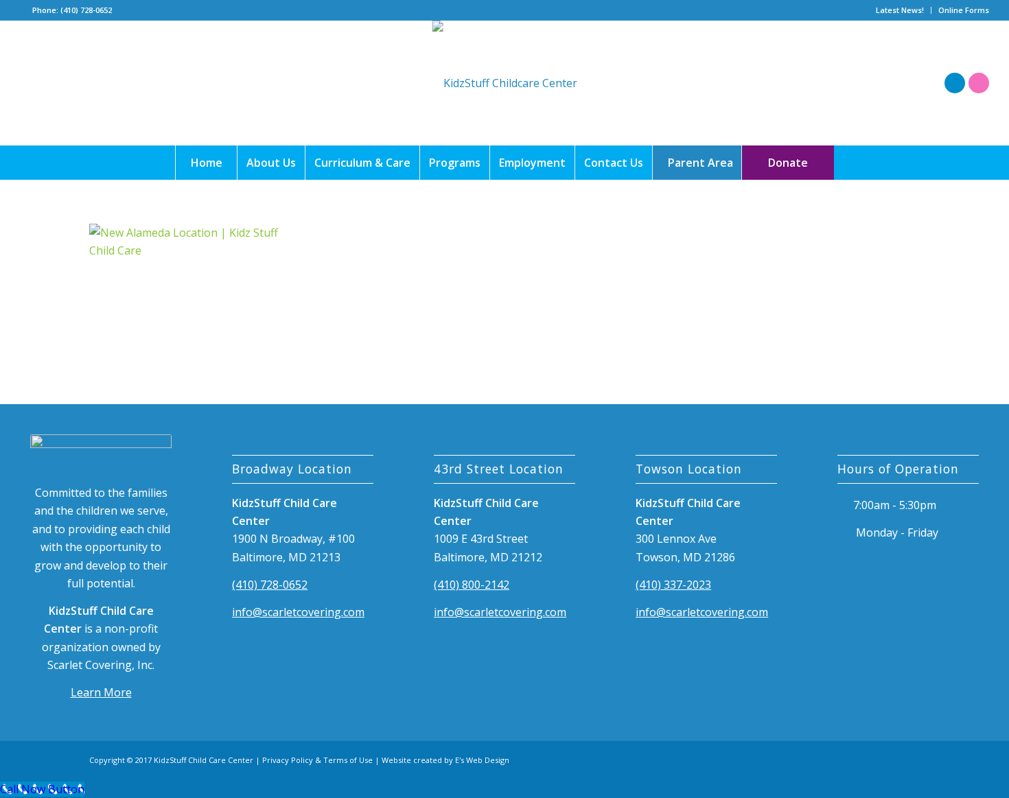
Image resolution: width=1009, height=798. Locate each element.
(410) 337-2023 (673, 584)
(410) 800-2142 (471, 584)
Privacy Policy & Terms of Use (317, 760)
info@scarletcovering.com (298, 612)
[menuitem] (900, 10)
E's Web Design (482, 760)
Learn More (101, 692)
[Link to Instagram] (979, 83)
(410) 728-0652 (270, 584)
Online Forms (963, 10)
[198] (504, 83)
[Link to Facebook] (954, 83)
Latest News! (900, 10)
